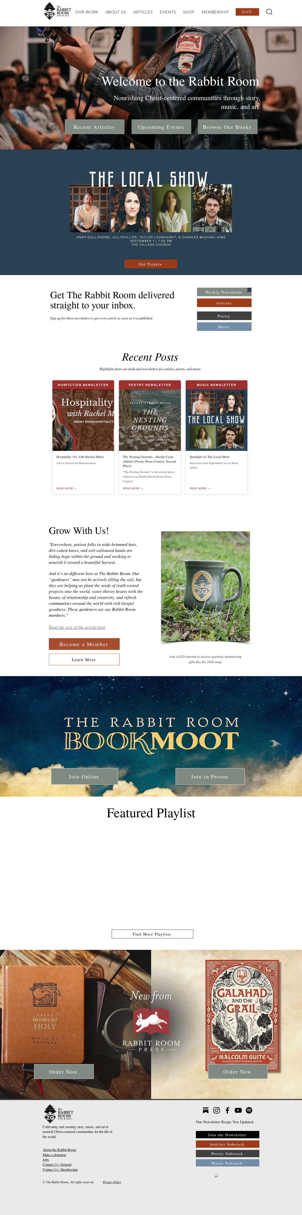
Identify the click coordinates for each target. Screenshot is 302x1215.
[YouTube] (238, 1110)
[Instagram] (216, 1110)
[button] (87, 12)
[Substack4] (205, 1110)
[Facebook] (227, 1110)
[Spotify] (249, 1110)
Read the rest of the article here (77, 627)
